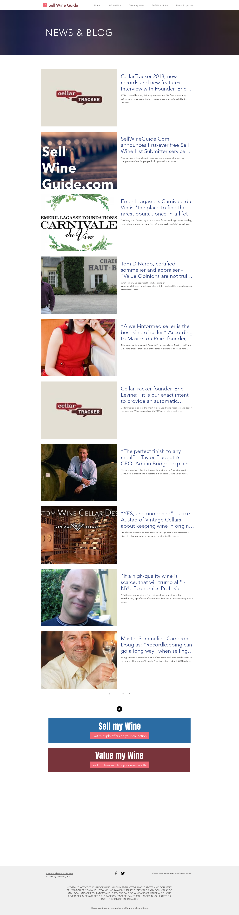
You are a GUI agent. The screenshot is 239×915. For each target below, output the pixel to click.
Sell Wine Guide (63, 5)
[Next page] (130, 694)
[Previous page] (109, 694)
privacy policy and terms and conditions (128, 907)
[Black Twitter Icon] (122, 873)
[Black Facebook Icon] (115, 873)
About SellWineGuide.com (59, 873)
